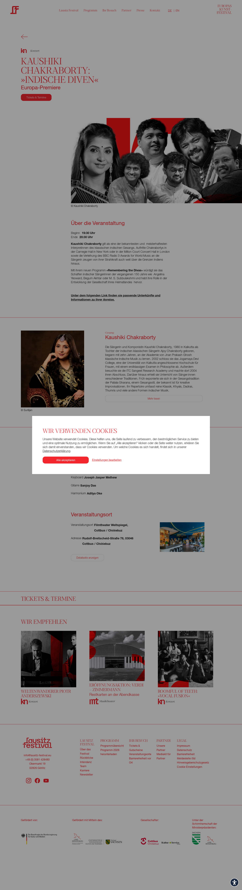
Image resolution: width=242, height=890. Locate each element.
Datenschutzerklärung (56, 451)
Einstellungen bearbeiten (106, 460)
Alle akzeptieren (65, 460)
